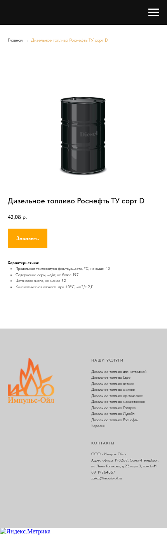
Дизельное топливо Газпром (113, 407)
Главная (15, 40)
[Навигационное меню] (153, 12)
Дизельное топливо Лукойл (112, 413)
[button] (27, 238)
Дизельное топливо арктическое (117, 395)
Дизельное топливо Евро (110, 377)
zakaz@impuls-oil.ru (106, 478)
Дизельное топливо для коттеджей (118, 371)
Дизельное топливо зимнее (113, 389)
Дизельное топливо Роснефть (114, 419)
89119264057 (103, 472)
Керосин (98, 425)
